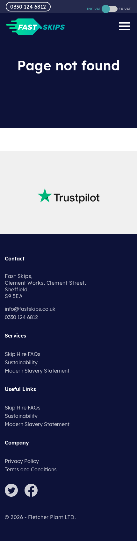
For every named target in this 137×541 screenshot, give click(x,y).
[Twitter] (14, 495)
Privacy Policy (22, 461)
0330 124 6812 (28, 7)
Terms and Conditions (31, 469)
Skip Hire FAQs (22, 354)
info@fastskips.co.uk (30, 309)
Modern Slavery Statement (37, 370)
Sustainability (21, 362)
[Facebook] (34, 495)
